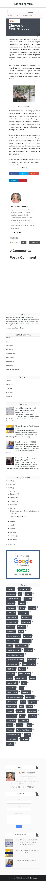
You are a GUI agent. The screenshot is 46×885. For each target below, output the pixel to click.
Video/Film (9, 349)
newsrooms (26, 692)
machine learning (24, 674)
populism (33, 702)
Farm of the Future (13, 636)
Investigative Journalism (15, 659)
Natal (24, 683)
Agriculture (11, 594)
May (11, 525)
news (21, 688)
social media (11, 716)
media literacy (21, 678)
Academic (9, 365)
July (11, 508)
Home (10, 15)
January (12, 539)
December (13, 494)
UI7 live (19, 725)
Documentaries (11, 354)
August (12, 505)
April (11, 528)
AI (20, 594)
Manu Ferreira (23, 3)
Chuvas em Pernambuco (18, 516)
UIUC (29, 725)
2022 (10, 484)
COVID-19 (11, 613)
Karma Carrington (29, 664)
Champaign (11, 608)
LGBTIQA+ (11, 669)
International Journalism (15, 655)
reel (21, 706)
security (10, 711)
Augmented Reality (13, 599)
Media (9, 678)
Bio (7, 341)
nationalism (11, 688)
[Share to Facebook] (17, 238)
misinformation (12, 683)
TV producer (24, 720)
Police (23, 702)
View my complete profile (22, 787)
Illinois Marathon (21, 645)
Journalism (31, 659)
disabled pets (23, 613)
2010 (10, 544)
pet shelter (29, 697)
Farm (21, 631)
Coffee (22, 608)
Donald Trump (12, 622)
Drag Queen (26, 622)
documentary (26, 617)
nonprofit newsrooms (14, 697)
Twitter (8, 380)
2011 (10, 491)
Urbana (27, 734)
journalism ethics (12, 664)
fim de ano (27, 636)
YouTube (9, 388)
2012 (10, 488)
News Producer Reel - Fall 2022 (25, 442)
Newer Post (14, 242)
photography (11, 702)
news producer (12, 692)
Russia (30, 706)
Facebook (9, 384)
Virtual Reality (12, 739)
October (13, 501)
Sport (22, 716)
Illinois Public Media (13, 650)
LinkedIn (9, 396)
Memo (32, 678)
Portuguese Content (12, 370)
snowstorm (32, 711)
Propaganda (11, 706)
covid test (32, 608)
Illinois (9, 645)
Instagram (9, 392)
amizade (28, 594)
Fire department (12, 641)
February (13, 536)
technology (11, 720)
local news (10, 674)
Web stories (10, 357)
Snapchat (20, 711)
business (22, 603)
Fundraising (26, 641)
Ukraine (10, 730)
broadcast (10, 603)
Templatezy (34, 878)
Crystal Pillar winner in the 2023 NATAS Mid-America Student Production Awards (25, 410)
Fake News (11, 631)
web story (24, 739)
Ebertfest (10, 627)
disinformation (12, 617)
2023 (10, 481)
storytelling (32, 716)
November (13, 498)
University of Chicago (24, 730)
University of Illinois (13, 734)
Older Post (34, 242)
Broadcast (9, 346)
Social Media (10, 362)
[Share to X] (15, 238)
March (12, 532)
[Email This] (11, 238)
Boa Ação (28, 599)
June (11, 521)
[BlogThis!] (13, 238)
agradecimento (24, 589)
